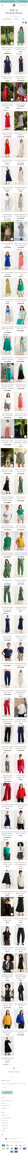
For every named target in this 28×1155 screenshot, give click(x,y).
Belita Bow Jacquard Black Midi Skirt (20, 919)
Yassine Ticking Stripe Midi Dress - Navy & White (20, 244)
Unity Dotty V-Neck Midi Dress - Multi (20, 161)
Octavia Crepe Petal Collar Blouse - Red (20, 805)
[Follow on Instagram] (2, 1135)
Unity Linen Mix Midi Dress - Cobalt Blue (7, 273)
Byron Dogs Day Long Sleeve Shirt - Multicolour (21, 720)
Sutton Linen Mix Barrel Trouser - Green (20, 581)
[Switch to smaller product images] (25, 22)
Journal (3, 1130)
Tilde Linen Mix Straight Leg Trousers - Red (7, 720)
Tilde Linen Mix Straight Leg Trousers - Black (7, 747)
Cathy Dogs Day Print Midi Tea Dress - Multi (21, 188)
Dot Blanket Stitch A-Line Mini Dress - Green (21, 48)
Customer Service (6, 1105)
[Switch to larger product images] (23, 22)
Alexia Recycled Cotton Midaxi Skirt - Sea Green (7, 358)
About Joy (4, 1115)
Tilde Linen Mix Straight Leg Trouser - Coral (7, 441)
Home (8, 16)
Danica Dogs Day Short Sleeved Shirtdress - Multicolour (20, 692)
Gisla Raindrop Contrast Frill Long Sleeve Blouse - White (21, 864)
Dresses (17, 19)
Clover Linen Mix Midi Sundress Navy (7, 188)
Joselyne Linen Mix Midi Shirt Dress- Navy (20, 637)
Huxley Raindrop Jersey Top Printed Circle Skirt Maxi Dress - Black (20, 976)
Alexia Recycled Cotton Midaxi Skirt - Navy (20, 385)
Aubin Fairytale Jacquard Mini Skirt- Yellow (21, 470)
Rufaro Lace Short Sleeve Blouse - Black (7, 948)
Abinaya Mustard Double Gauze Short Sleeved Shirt (20, 553)
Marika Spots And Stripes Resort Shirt (21, 327)
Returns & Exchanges (7, 1100)
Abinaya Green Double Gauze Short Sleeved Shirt (7, 553)
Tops (23, 19)
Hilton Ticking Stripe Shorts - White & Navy (20, 526)
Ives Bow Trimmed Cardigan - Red (20, 776)
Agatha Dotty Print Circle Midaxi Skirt (21, 133)
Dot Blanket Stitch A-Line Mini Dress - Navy (7, 77)
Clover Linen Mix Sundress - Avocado (7, 300)
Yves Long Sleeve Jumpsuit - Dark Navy (20, 1004)
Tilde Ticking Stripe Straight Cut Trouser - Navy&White (7, 777)
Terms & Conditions (6, 1118)
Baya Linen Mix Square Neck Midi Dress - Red (7, 104)
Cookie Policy (5, 1123)
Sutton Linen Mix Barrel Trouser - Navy (7, 691)
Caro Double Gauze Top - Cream (7, 244)
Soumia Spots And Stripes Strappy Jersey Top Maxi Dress (7, 328)
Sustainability (5, 1125)
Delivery (3, 1103)
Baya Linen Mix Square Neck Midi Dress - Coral (20, 414)
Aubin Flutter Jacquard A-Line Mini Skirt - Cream (21, 664)
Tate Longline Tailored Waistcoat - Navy (7, 1004)
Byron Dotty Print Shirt (20, 104)
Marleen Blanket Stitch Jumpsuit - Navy (20, 77)
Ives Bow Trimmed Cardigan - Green (7, 863)
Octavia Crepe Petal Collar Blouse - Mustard (7, 1031)
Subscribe (7, 1092)
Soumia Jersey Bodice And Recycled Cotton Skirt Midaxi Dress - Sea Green (7, 386)
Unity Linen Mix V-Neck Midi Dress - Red (7, 134)
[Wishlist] (20, 5)
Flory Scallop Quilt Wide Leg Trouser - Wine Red (7, 805)
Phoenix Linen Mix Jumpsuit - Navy (7, 637)
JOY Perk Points (5, 1128)
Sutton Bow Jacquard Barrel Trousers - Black (20, 948)
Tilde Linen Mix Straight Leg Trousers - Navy (20, 747)
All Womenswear (7, 19)
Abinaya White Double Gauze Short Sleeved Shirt (7, 526)
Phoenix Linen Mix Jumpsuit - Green (20, 497)
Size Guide (4, 1108)
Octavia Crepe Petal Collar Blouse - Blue (20, 1031)
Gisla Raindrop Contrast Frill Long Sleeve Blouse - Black (7, 976)
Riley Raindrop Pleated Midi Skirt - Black (7, 892)
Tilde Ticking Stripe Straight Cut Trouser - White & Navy (7, 216)
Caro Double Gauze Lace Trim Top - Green (21, 300)
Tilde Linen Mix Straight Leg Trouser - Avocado (7, 470)
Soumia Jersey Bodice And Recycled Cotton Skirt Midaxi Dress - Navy (7, 833)
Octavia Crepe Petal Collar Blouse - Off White (20, 892)
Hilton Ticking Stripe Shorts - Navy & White (7, 414)
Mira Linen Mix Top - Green (7, 581)
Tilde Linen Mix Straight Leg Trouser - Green (7, 608)
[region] (14, 1070)
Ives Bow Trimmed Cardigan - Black (7, 919)
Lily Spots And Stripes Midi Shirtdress (20, 358)
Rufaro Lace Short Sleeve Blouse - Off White (21, 832)
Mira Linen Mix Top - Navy (7, 663)
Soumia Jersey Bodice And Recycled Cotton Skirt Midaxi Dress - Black (7, 498)
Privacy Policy (5, 1120)
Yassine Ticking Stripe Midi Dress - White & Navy (20, 215)
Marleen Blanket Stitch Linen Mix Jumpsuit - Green (7, 49)
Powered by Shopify (18, 1141)
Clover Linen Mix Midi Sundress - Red (7, 161)
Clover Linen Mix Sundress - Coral (20, 273)
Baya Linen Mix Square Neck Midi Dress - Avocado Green (20, 442)
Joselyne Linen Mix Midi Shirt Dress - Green (20, 608)
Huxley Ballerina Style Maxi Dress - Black (7, 1059)
